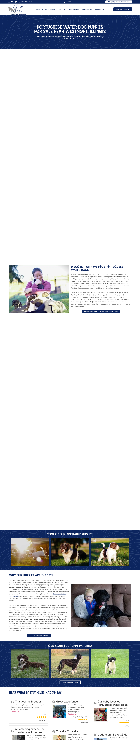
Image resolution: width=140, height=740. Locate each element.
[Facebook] (16, 2)
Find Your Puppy (121, 9)
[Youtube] (12, 2)
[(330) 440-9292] (19, 2)
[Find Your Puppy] (128, 9)
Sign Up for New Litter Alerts (119, 1)
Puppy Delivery (74, 9)
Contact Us (99, 9)
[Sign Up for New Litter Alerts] (109, 1)
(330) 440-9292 (26, 2)
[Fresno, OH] (64, 2)
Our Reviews (87, 9)
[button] (15, 712)
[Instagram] (9, 2)
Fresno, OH (70, 2)
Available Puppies (48, 9)
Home (38, 9)
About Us (62, 9)
